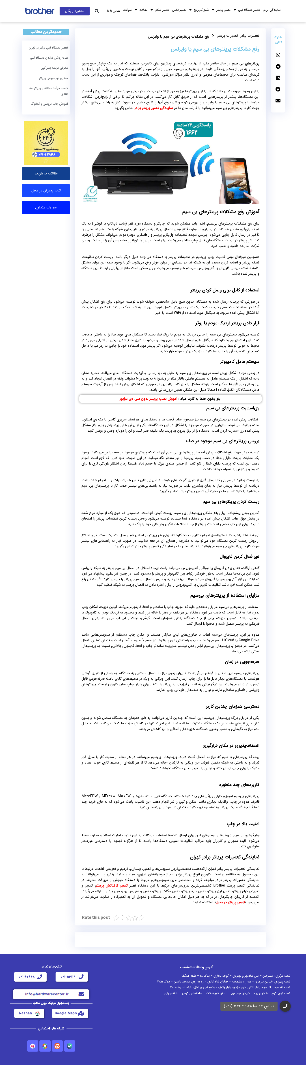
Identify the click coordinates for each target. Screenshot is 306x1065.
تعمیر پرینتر (223, 9)
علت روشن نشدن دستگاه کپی (49, 57)
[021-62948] (39, 976)
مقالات (143, 9)
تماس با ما (113, 10)
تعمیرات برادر (249, 35)
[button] (96, 11)
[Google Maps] (81, 1013)
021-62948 (27, 976)
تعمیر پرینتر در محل (230, 902)
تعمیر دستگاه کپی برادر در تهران (48, 47)
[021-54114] (81, 976)
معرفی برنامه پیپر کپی (54, 67)
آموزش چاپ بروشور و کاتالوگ (49, 103)
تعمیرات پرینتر (227, 35)
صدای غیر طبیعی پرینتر (53, 78)
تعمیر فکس (179, 9)
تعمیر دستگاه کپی (249, 9)
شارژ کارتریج (201, 9)
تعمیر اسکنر (162, 9)
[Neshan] (37, 1013)
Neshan (25, 1013)
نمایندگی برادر (272, 9)
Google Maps (66, 1013)
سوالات (127, 9)
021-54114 (68, 976)
